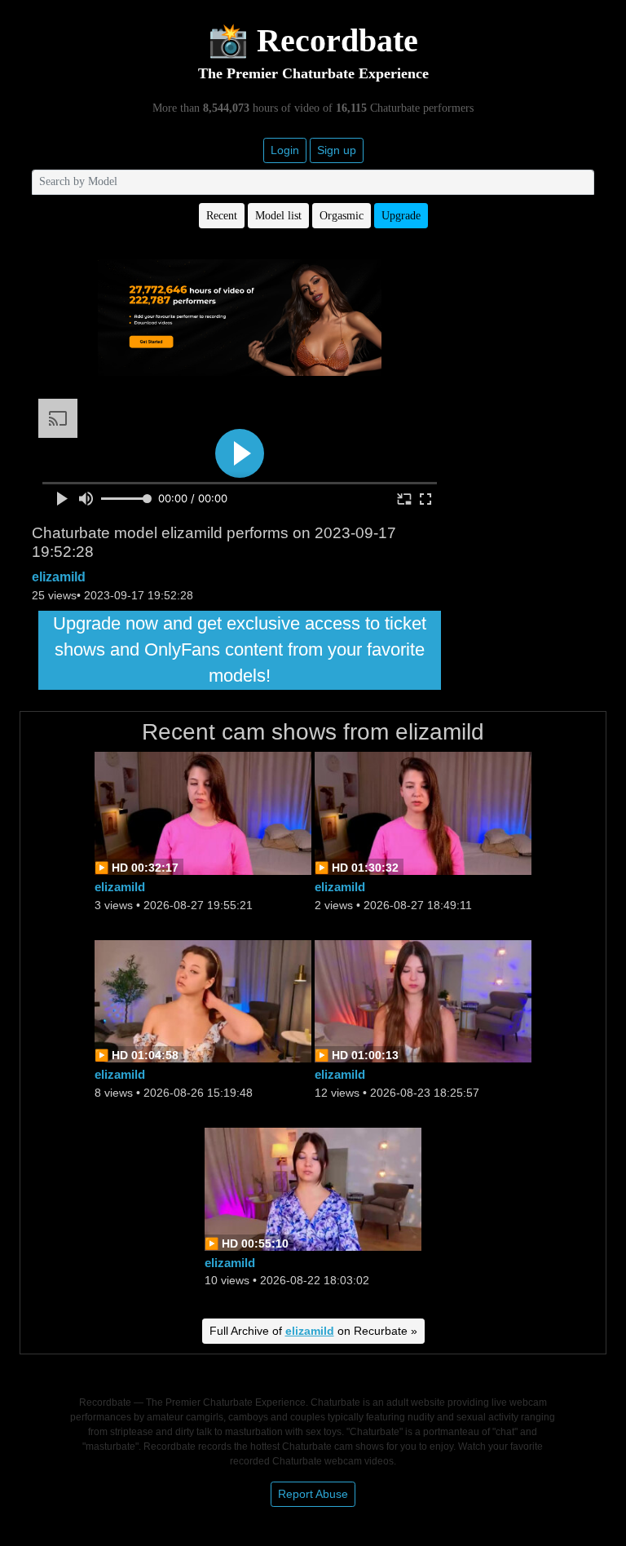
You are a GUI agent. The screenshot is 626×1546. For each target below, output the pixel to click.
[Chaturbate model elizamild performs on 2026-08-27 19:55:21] (203, 812)
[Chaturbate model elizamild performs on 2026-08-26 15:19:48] (203, 1000)
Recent (221, 216)
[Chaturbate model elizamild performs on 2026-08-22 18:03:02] (313, 1188)
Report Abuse (313, 1493)
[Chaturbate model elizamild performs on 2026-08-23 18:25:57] (423, 1000)
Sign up (336, 150)
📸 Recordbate (313, 40)
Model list (278, 216)
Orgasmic (342, 216)
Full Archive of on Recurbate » (313, 1330)
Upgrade (401, 216)
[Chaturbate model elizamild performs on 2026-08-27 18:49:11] (423, 812)
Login (285, 150)
